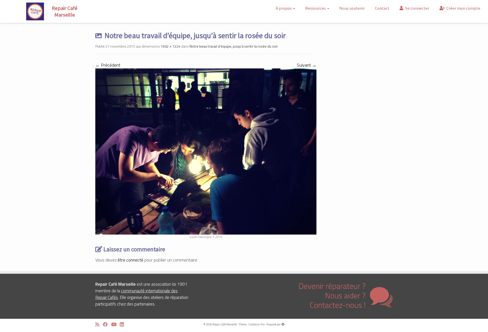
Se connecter (416, 8)
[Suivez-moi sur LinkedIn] (123, 324)
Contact (382, 8)
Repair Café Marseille (224, 324)
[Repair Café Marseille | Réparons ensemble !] (56, 11)
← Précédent (107, 65)
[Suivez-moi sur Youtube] (115, 324)
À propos (284, 8)
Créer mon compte (463, 8)
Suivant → (306, 65)
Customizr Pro (256, 324)
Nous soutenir (352, 8)
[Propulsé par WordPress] (283, 323)
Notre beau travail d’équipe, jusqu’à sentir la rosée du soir (233, 46)
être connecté (130, 259)
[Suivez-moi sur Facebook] (107, 324)
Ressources (316, 8)
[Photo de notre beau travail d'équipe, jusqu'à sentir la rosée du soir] (205, 151)
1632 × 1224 (170, 46)
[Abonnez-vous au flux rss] (99, 324)
